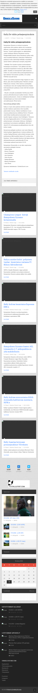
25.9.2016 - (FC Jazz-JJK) (11, 518)
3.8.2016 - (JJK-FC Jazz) (18, 541)
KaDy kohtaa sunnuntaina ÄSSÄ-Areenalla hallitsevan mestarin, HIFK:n (19, 400)
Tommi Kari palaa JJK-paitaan (19, 643)
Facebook (5, 676)
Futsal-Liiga (20, 38)
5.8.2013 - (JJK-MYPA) (15, 610)
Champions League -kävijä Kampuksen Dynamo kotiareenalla (16, 217)
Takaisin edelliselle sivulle (11, 171)
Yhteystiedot (5, 672)
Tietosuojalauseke (7, 666)
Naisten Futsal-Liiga (15, 309)
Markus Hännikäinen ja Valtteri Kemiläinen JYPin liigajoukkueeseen (21, 637)
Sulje (35, 11)
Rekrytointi (5, 670)
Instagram (5, 678)
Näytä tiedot (23, 9)
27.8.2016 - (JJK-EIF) (17, 533)
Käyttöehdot (5, 664)
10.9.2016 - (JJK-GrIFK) (18, 524)
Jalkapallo (8, 520)
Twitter (4, 680)
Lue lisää (6, 232)
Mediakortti (5, 668)
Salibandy (13, 626)
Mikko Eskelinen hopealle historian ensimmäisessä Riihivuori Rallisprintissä (21, 651)
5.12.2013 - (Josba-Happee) (17, 624)
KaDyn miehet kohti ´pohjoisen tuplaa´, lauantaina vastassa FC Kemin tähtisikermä (18, 262)
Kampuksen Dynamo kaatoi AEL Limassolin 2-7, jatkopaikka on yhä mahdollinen (18, 349)
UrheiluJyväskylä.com (13, 690)
